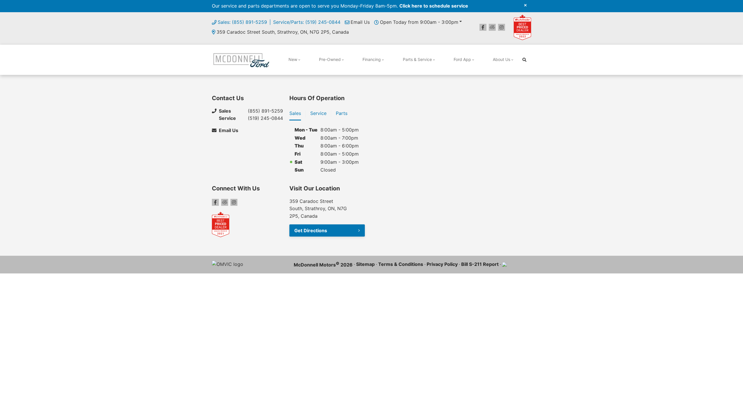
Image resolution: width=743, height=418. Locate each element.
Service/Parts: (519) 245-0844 (306, 22)
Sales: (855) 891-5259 (242, 22)
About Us (501, 59)
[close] (525, 5)
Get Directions (310, 230)
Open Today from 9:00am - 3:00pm (419, 22)
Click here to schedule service (433, 6)
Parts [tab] (341, 113)
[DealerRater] (492, 27)
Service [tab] (318, 113)
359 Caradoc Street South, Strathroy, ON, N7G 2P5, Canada (283, 32)
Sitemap (365, 264)
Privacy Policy (442, 264)
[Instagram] (501, 27)
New (292, 59)
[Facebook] (482, 27)
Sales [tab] (295, 113)
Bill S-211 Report (480, 264)
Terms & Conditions (400, 264)
